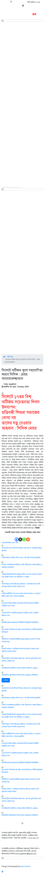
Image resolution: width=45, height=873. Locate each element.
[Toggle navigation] (5, 14)
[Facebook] (16, 537)
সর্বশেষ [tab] (5, 680)
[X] (20, 537)
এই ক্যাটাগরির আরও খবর (10, 542)
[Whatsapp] (24, 537)
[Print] (28, 537)
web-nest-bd (25, 866)
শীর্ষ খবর (10, 357)
